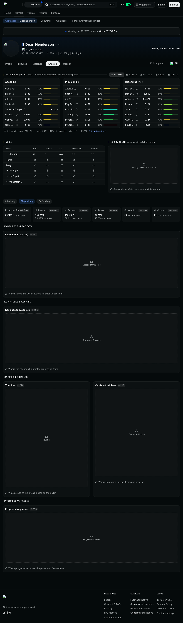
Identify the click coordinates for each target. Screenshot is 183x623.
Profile (9, 63)
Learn (107, 599)
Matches (37, 63)
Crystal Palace (34, 49)
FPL (123, 4)
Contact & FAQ (112, 604)
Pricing (108, 608)
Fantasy (55, 12)
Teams (31, 12)
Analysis (52, 63)
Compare (61, 20)
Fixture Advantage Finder (86, 20)
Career (67, 63)
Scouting (46, 20)
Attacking (10, 201)
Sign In (161, 4)
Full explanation (96, 131)
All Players (10, 20)
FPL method (110, 612)
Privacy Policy (164, 604)
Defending (44, 201)
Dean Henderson (39, 44)
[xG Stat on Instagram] (9, 612)
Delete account (165, 608)
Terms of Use (164, 599)
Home (8, 12)
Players (19, 12)
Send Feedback (113, 617)
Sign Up (174, 4)
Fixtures (43, 12)
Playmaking (27, 201)
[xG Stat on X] (4, 612)
